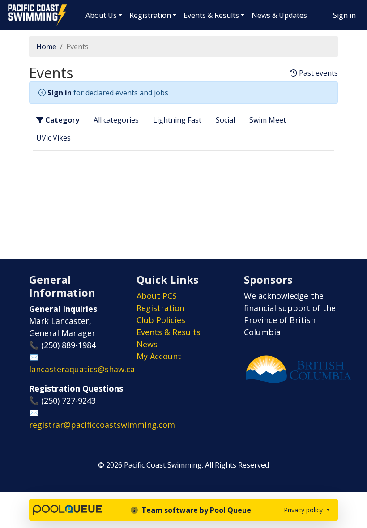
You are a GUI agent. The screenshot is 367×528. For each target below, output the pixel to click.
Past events (317, 73)
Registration (150, 15)
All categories (116, 120)
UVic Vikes (53, 138)
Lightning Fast (177, 120)
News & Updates (279, 15)
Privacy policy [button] (304, 510)
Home (46, 46)
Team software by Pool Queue (195, 510)
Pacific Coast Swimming (11, 6)
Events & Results (211, 15)
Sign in (344, 15)
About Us (101, 15)
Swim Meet (267, 120)
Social (225, 120)
